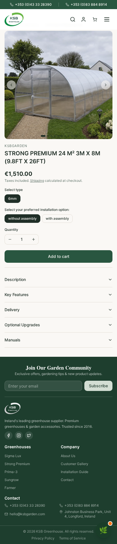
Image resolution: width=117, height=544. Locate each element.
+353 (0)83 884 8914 (81, 505)
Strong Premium (17, 464)
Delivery (12, 309)
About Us (68, 456)
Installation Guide (74, 472)
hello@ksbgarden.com (27, 514)
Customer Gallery (74, 464)
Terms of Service (72, 538)
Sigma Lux (13, 456)
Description (15, 279)
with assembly (57, 218)
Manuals (12, 339)
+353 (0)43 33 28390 (27, 505)
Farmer (10, 488)
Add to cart (58, 256)
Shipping (37, 180)
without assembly (22, 218)
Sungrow (12, 480)
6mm (12, 198)
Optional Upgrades (22, 324)
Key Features (17, 294)
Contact (67, 480)
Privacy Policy (43, 538)
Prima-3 (11, 472)
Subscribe (98, 385)
